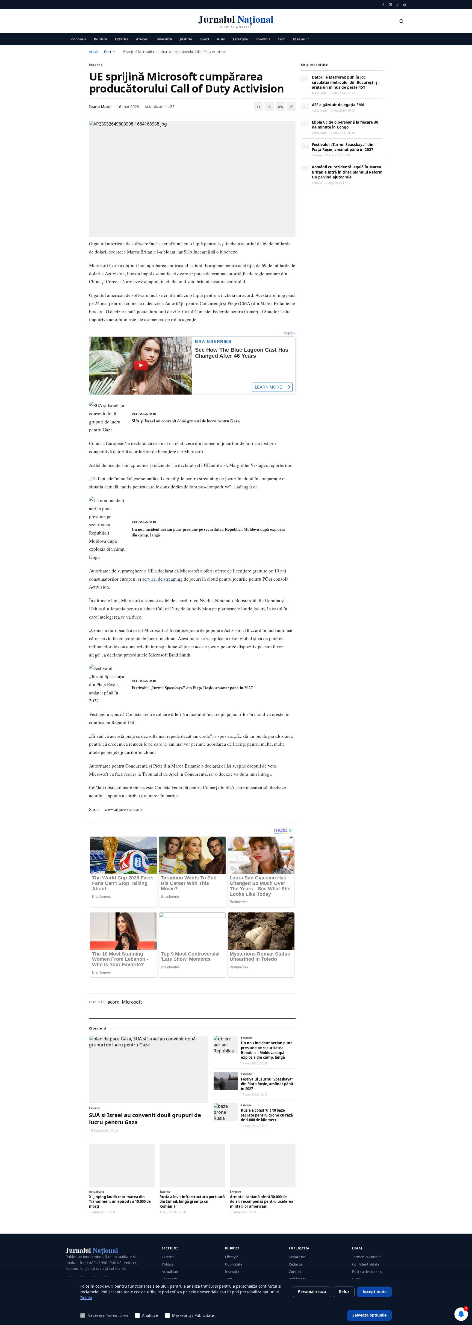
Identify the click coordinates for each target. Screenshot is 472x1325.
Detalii (86, 1297)
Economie (77, 39)
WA (280, 107)
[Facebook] (383, 5)
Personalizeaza (312, 1291)
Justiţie (186, 39)
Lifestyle (240, 39)
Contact (295, 1271)
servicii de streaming (162, 579)
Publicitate (233, 1264)
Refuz (344, 1291)
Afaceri (142, 39)
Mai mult (301, 39)
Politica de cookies (367, 1271)
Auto (221, 39)
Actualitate (170, 1271)
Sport (204, 39)
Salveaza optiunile (369, 1315)
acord (114, 1002)
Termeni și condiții (366, 1256)
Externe (121, 39)
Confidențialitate (365, 1264)
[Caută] (401, 21)
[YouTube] (404, 5)
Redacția (296, 1264)
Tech (281, 39)
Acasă (93, 52)
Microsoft (132, 1002)
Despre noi (297, 1256)
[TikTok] (397, 5)
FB (258, 107)
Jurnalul (92, 1250)
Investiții (164, 39)
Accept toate (374, 1291)
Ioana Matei (100, 106)
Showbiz (263, 39)
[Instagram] (390, 5)
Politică (100, 39)
